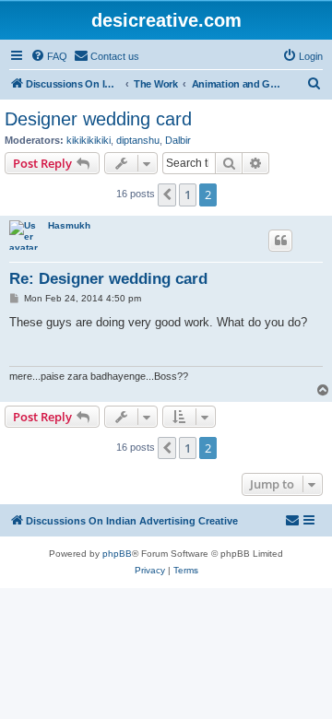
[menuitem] (48, 56)
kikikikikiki (88, 140)
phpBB (117, 553)
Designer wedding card (98, 119)
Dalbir (178, 140)
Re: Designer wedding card (108, 279)
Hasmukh (69, 225)
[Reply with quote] (280, 241)
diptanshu (138, 140)
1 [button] (187, 194)
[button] (167, 194)
